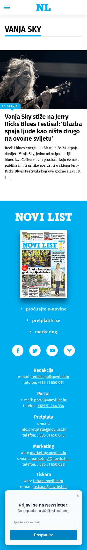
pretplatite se (46, 320)
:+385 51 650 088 (51, 464)
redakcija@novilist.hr (50, 376)
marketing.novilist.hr (48, 452)
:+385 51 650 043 (51, 435)
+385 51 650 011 (51, 382)
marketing (46, 332)
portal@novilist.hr (50, 400)
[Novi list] (43, 7)
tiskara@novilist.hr (50, 486)
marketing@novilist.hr (50, 458)
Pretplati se (43, 535)
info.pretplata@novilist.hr (44, 429)
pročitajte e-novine (46, 309)
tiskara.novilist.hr (48, 481)
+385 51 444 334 (50, 406)
